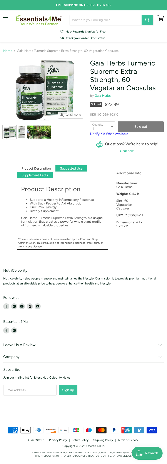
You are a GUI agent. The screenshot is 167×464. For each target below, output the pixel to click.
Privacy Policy (58, 440)
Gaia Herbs (103, 96)
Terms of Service (128, 440)
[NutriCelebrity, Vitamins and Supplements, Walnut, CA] (83, 415)
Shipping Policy (103, 440)
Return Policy (80, 440)
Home (7, 51)
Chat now (127, 151)
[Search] (147, 20)
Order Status (36, 440)
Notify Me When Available (109, 134)
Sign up (68, 390)
